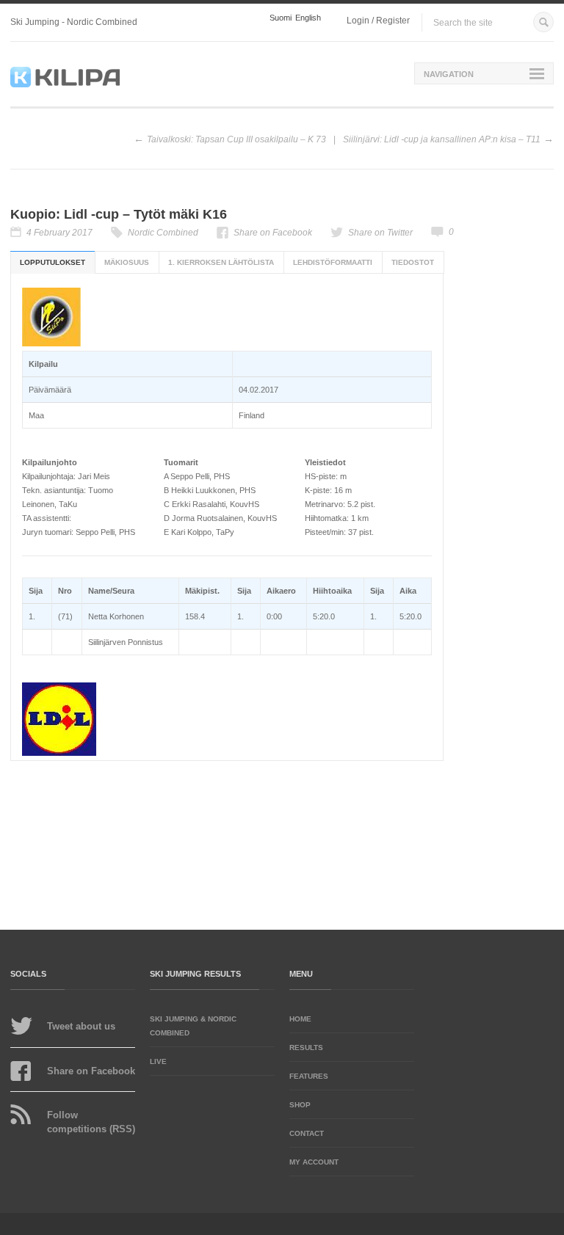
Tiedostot (412, 262)
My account (314, 1162)
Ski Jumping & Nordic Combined (193, 1026)
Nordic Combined (163, 232)
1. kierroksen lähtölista (221, 262)
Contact (306, 1133)
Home (300, 1019)
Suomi (281, 18)
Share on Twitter (380, 232)
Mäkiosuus (126, 262)
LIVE (158, 1061)
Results (306, 1047)
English (308, 18)
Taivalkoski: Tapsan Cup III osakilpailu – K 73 (236, 139)
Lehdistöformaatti (332, 262)
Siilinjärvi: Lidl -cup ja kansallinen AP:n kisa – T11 (441, 139)
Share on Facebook (273, 232)
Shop (300, 1105)
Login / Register (378, 20)
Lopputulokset (52, 262)
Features (308, 1076)
